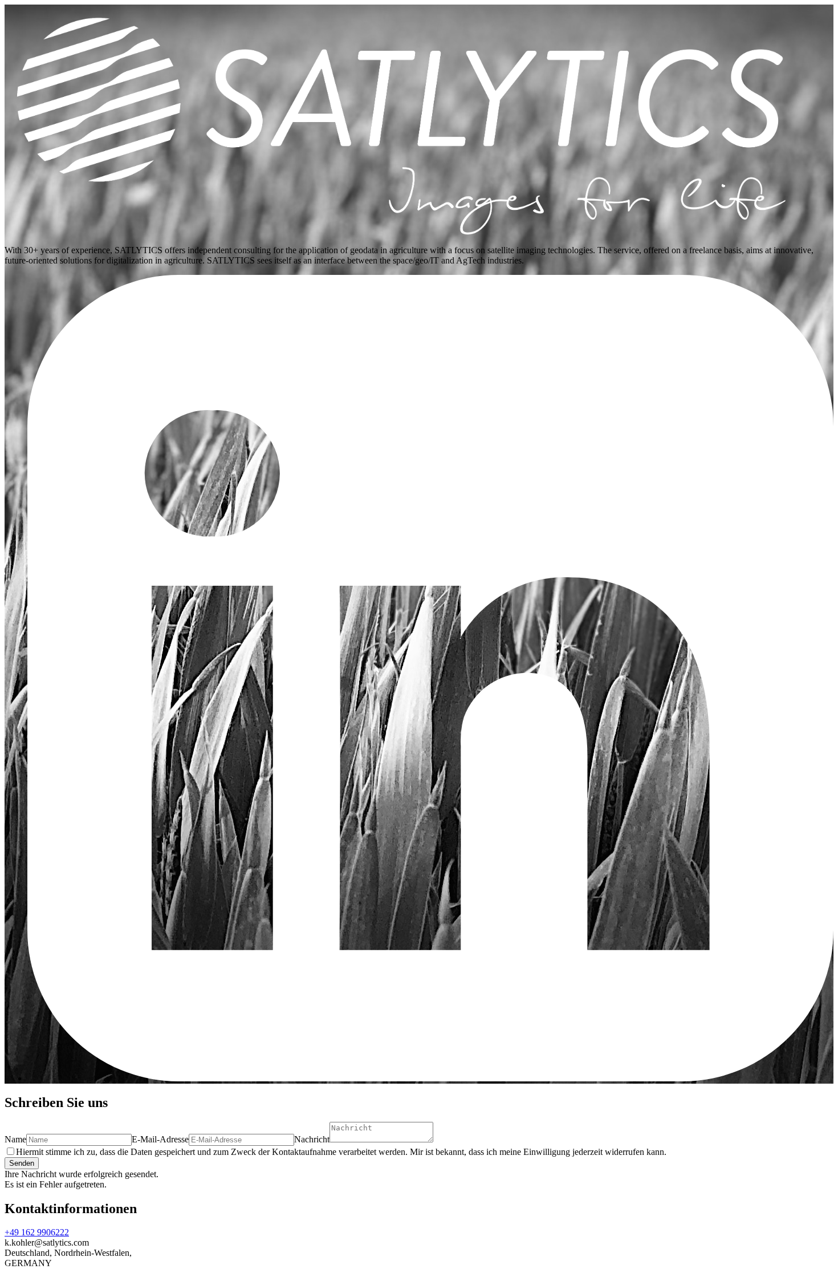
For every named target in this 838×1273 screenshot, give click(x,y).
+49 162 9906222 (37, 1232)
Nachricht (311, 1139)
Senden (21, 1163)
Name (15, 1139)
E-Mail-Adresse (160, 1139)
